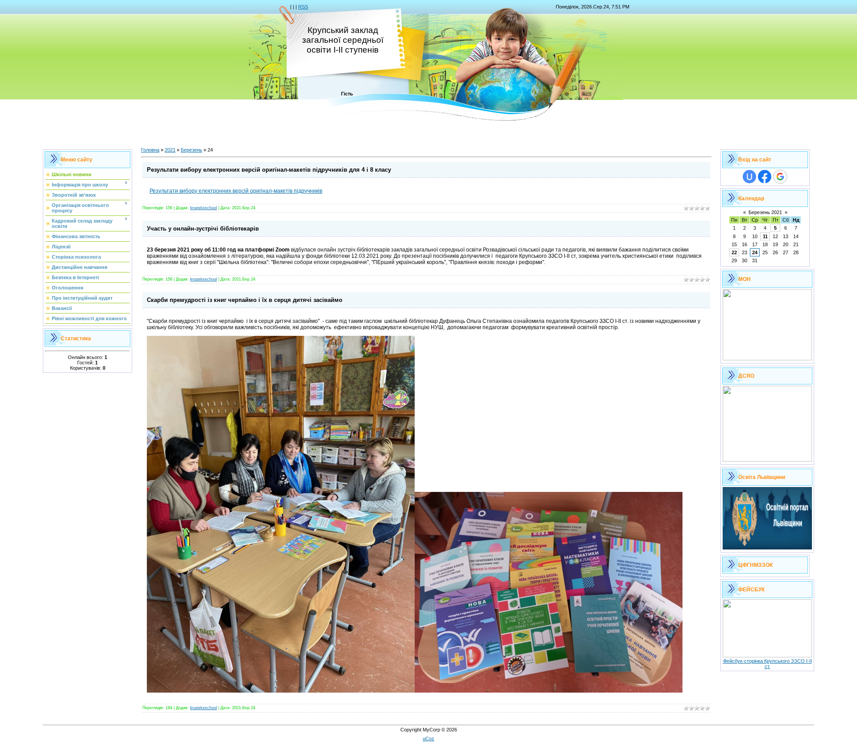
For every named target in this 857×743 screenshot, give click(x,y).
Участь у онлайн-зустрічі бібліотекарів (203, 228)
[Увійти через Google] (780, 176)
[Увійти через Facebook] (764, 176)
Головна (150, 150)
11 (765, 236)
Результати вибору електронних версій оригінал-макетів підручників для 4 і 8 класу (269, 169)
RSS (303, 6)
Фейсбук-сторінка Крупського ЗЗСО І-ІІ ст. (767, 663)
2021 (170, 150)
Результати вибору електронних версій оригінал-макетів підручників (236, 191)
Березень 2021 (765, 212)
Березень (191, 150)
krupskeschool (203, 208)
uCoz (428, 738)
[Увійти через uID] (749, 176)
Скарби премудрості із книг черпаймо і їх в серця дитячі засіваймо (244, 300)
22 (734, 252)
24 (754, 252)
